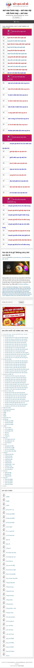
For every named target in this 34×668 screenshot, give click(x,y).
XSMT (4, 414)
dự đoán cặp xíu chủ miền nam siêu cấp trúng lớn (16, 394)
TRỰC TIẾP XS (6, 411)
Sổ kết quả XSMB (9, 421)
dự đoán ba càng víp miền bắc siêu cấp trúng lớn (16, 339)
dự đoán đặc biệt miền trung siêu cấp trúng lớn (15, 379)
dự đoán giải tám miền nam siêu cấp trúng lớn (15, 397)
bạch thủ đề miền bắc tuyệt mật (17, 53)
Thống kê (7, 436)
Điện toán (5, 437)
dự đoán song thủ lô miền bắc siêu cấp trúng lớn (16, 371)
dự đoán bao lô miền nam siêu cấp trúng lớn (15, 392)
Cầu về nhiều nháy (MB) (10, 451)
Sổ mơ (7, 655)
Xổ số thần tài (8, 442)
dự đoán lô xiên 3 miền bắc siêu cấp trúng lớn (15, 366)
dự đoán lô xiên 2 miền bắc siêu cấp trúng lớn (15, 364)
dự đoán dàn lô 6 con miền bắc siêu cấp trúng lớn (16, 361)
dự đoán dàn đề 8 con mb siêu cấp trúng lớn (15, 351)
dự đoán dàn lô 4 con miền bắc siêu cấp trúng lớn (16, 357)
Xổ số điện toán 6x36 (11, 552)
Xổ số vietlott (8, 427)
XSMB (4, 412)
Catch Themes (21, 665)
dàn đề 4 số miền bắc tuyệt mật (17, 60)
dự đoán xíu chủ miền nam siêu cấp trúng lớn (15, 406)
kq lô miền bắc (25, 291)
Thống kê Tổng (8, 466)
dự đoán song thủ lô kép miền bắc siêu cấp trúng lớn (17, 369)
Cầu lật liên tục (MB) (9, 447)
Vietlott (4, 426)
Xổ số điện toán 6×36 (10, 439)
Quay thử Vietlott (9, 484)
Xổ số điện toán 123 (9, 441)
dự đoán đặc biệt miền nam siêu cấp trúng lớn (15, 396)
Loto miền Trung (10, 634)
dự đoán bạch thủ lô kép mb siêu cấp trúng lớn (15, 342)
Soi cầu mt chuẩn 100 (8, 374)
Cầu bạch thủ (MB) (9, 446)
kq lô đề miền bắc (18, 291)
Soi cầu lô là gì (12, 294)
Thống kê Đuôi (8, 462)
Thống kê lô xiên (9, 457)
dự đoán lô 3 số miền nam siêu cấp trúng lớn (15, 399)
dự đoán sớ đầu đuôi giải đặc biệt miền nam (15, 402)
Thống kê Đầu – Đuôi (10, 464)
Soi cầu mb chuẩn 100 (8, 336)
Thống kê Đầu (8, 461)
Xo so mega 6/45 (9, 429)
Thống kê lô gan (8, 456)
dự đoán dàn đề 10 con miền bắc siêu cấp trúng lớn (16, 352)
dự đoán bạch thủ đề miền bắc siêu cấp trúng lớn (16, 341)
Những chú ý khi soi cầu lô (8, 292)
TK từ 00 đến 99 (8, 469)
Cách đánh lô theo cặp (14, 290)
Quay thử (5, 477)
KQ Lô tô (5, 471)
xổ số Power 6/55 (9, 431)
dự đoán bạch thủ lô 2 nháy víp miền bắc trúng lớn (16, 337)
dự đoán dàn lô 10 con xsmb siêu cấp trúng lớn (15, 356)
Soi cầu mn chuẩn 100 (8, 391)
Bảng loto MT (8, 474)
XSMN (4, 416)
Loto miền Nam (9, 630)
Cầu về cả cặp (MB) (9, 449)
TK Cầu (5, 444)
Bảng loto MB (8, 472)
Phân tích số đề (6, 407)
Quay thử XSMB (9, 479)
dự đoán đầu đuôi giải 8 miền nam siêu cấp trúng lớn (17, 401)
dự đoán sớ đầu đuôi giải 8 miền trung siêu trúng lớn (17, 384)
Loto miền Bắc (9, 625)
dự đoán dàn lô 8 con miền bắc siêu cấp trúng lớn (16, 362)
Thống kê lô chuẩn (10, 295)
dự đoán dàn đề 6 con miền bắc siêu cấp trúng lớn (16, 349)
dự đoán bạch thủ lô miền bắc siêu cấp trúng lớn (16, 344)
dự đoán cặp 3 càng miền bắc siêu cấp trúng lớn (16, 346)
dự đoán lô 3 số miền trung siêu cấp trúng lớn (15, 382)
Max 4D (7, 434)
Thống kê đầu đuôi (9, 454)
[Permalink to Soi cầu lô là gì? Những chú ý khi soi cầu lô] (16, 276)
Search (21, 302)
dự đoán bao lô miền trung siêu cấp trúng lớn (15, 376)
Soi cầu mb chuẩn (7, 359)
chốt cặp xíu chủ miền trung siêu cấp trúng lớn (15, 377)
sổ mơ (4, 486)
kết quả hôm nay (7, 417)
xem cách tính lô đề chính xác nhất (22, 295)
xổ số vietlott (9, 527)
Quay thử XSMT (8, 482)
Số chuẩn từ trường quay (12, 287)
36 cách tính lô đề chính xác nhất (14, 288)
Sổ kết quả (5, 419)
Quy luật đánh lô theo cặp (20, 292)
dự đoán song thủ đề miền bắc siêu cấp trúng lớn (16, 372)
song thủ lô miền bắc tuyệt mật (17, 41)
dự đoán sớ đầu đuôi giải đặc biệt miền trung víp (16, 386)
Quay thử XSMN (9, 481)
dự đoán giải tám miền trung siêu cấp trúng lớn (15, 381)
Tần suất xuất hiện (9, 467)
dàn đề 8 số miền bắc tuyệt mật (17, 66)
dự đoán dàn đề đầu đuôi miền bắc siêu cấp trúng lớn (17, 354)
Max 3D (7, 432)
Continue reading (23, 284)
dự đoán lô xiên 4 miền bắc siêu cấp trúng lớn (15, 367)
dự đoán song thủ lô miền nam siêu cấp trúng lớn (16, 404)
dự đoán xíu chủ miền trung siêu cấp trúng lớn (15, 389)
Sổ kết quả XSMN (9, 424)
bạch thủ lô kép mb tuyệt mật (16, 47)
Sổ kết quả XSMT (9, 422)
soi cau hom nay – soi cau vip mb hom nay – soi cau (17, 12)
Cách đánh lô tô (23, 290)
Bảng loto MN (8, 476)
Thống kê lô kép (8, 459)
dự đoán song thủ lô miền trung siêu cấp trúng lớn (16, 387)
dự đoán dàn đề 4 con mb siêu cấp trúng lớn (15, 347)
